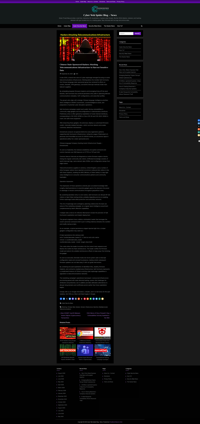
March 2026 (61, 387)
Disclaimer (102, 1)
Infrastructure (89, 307)
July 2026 (61, 376)
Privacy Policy (120, 1)
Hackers (78, 307)
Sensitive (95, 307)
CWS (76, 73)
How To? (120, 26)
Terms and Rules (110, 1)
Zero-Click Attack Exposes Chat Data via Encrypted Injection (88, 375)
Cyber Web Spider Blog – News (100, 15)
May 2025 (61, 416)
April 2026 (61, 384)
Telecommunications (65, 309)
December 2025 (62, 396)
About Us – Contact (93, 1)
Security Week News (95, 26)
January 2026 (62, 393)
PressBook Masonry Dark (116, 422)
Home (77, 1)
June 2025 (61, 413)
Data (74, 307)
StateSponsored (103, 307)
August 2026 (61, 373)
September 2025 (62, 405)
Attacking (64, 307)
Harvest (83, 307)
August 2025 (61, 407)
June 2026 (61, 379)
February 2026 (62, 390)
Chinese (70, 307)
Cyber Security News (79, 26)
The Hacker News (109, 26)
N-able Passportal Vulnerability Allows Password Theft (88, 398)
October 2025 (62, 402)
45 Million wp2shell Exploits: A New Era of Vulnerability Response (88, 387)
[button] (61, 299)
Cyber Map (83, 1)
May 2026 (61, 381)
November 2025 (62, 399)
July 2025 (61, 410)
